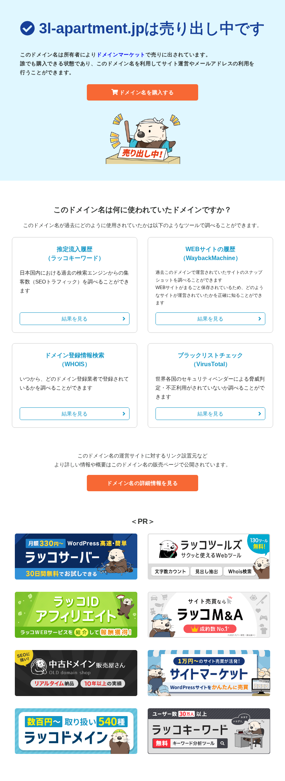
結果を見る (75, 319)
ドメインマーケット (120, 55)
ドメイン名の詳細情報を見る (142, 483)
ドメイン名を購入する (146, 92)
